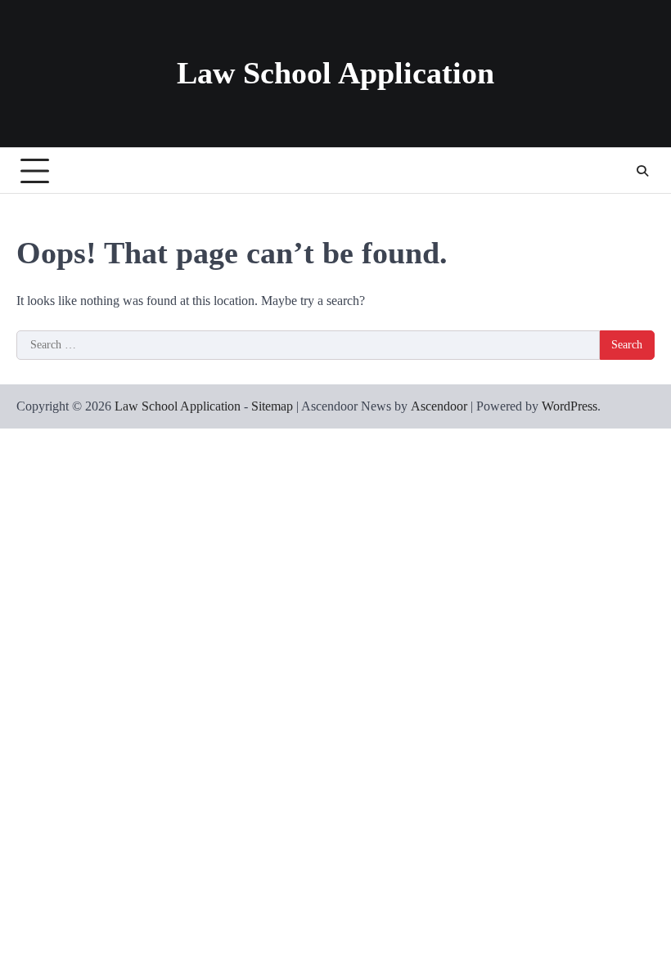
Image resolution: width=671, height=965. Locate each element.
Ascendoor (439, 406)
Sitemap (272, 406)
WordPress (569, 406)
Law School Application (335, 73)
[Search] (642, 171)
